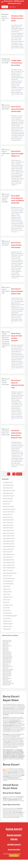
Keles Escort (6, 607)
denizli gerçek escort (7, 681)
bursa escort (14, 828)
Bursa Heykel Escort (8, 530)
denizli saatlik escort (7, 658)
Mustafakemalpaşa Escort (10, 615)
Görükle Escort (7, 591)
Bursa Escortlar (7, 514)
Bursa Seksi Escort (8, 557)
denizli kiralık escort (7, 660)
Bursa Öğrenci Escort (9, 546)
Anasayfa (4, 6)
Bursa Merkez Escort (8, 541)
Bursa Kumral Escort (8, 535)
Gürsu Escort (6, 594)
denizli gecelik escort (7, 657)
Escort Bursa (6, 586)
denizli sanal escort (7, 653)
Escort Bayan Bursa (8, 583)
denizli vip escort (6, 665)
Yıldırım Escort (7, 629)
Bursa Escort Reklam (8, 511)
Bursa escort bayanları (8, 725)
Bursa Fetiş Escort (8, 522)
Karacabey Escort (8, 605)
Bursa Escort (12, 6)
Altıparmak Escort (8, 482)
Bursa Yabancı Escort (9, 578)
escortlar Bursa (11, 722)
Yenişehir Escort (7, 626)
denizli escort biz (6, 684)
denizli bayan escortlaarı (8, 669)
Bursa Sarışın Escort (8, 554)
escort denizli (5, 643)
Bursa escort (6, 717)
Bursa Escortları (7, 517)
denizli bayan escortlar (7, 666)
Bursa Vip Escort (7, 575)
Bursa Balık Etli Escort (9, 490)
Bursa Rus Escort (7, 551)
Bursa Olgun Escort (8, 549)
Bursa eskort (8, 742)
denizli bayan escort (7, 641)
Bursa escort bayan (7, 749)
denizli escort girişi (7, 671)
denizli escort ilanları (7, 652)
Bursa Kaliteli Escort (8, 533)
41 (14, 474)
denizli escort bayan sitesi (8, 683)
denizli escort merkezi (7, 670)
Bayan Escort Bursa (8, 485)
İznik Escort (6, 602)
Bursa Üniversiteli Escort (10, 573)
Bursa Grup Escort (8, 527)
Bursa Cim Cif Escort (8, 495)
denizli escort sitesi (7, 662)
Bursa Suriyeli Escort (9, 565)
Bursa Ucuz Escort (8, 570)
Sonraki (19, 474)
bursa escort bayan (7, 853)
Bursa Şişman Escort (8, 559)
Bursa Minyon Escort (8, 543)
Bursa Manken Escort (9, 538)
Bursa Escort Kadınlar (9, 509)
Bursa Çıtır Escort (8, 498)
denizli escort (5, 644)
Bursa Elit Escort (7, 501)
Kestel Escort (7, 610)
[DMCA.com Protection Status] (14, 856)
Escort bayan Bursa (14, 721)
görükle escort (14, 844)
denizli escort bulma (7, 675)
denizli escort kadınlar (7, 656)
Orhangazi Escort (8, 623)
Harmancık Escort (8, 597)
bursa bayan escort (17, 853)
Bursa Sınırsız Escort (8, 562)
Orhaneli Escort (7, 621)
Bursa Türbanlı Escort (9, 567)
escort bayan (7, 729)
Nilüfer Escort (7, 618)
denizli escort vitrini (7, 682)
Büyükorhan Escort (8, 581)
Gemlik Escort (7, 589)
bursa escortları (14, 849)
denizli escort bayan (7, 640)
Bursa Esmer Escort (8, 519)
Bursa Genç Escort (8, 525)
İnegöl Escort (6, 599)
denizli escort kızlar (7, 654)
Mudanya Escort (7, 613)
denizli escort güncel (7, 673)
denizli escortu (6, 650)
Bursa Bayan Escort (8, 493)
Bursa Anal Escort (8, 488)
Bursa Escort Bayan (8, 506)
